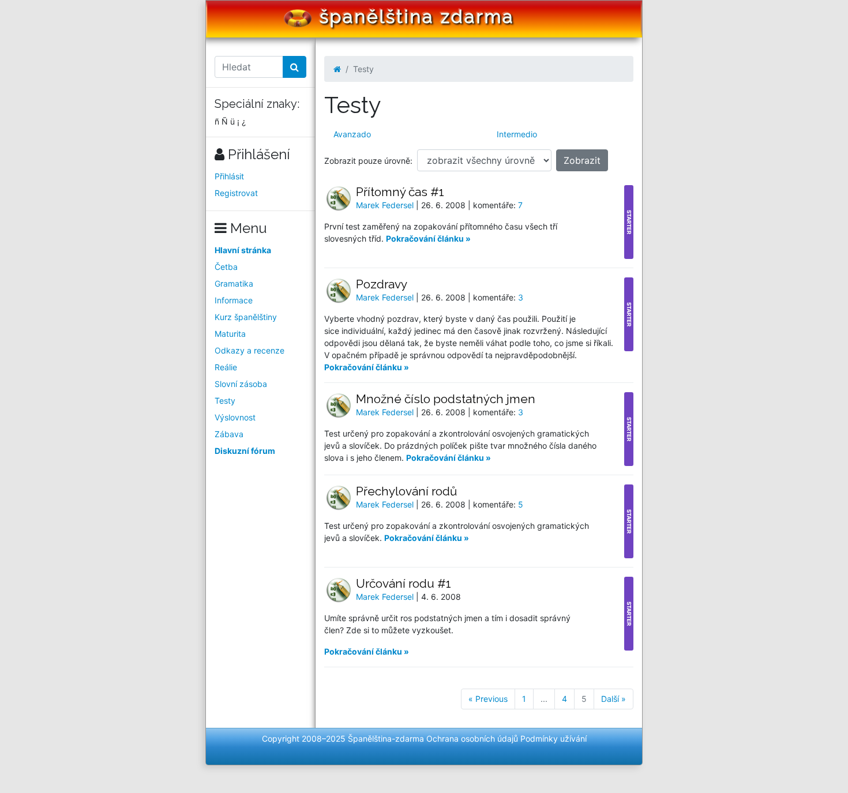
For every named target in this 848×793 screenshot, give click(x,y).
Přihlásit (229, 176)
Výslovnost (235, 417)
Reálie (226, 367)
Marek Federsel (386, 205)
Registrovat (236, 193)
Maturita (230, 334)
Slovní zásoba (241, 384)
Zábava (229, 434)
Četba (226, 267)
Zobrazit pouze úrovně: (368, 161)
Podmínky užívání (553, 738)
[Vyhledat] (294, 67)
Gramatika (234, 283)
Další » (613, 699)
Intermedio (517, 134)
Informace (234, 300)
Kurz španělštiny (246, 317)
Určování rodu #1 (403, 583)
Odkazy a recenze (249, 350)
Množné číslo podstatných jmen (445, 399)
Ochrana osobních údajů (472, 738)
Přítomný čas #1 (400, 192)
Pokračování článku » (428, 238)
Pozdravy (381, 284)
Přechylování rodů (406, 491)
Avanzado (352, 134)
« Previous (488, 699)
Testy (225, 400)
